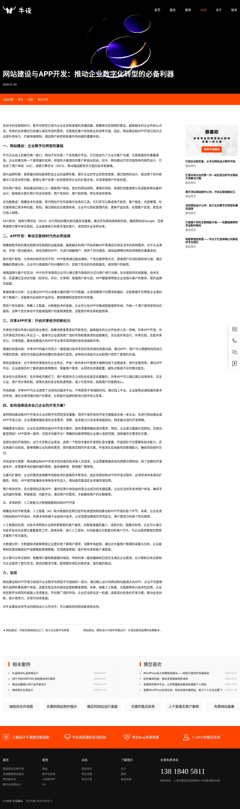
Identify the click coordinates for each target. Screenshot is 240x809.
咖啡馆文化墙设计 (22, 690)
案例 (188, 10)
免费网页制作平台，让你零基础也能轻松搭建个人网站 (174, 684)
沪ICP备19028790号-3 (39, 801)
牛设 (9, 606)
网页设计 (150, 160)
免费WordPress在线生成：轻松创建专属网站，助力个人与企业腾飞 (182, 690)
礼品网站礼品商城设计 (25, 673)
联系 (234, 10)
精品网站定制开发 (13, 768)
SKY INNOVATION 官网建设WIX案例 (33, 678)
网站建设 (129, 131)
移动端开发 (9, 779)
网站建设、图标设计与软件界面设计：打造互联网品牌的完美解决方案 (125, 630)
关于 (219, 10)
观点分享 (43, 99)
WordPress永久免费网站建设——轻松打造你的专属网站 (176, 673)
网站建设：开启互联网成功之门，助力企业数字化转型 (36, 630)
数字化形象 (48, 774)
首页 (157, 10)
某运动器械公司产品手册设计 (29, 684)
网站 (44, 768)
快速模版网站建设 (13, 774)
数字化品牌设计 (12, 784)
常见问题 (87, 774)
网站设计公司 (42, 606)
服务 (173, 10)
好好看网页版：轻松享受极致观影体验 (165, 678)
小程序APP (48, 779)
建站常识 (210, 163)
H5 (44, 784)
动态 (203, 10)
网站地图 (126, 779)
